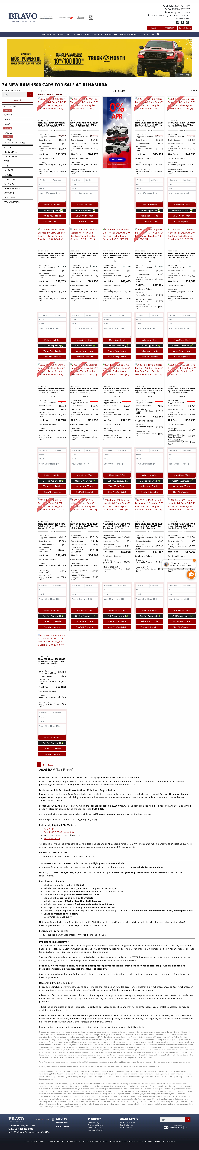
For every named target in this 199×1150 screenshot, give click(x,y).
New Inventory (93, 1122)
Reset (16, 100)
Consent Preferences (123, 1141)
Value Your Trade (52, 215)
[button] (47, 34)
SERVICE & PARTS (129, 1119)
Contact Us (28, 1141)
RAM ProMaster (52, 838)
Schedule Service (185, 28)
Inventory (94, 1119)
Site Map (70, 1141)
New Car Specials (94, 1127)
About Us (61, 1119)
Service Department (127, 1122)
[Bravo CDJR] (51, 17)
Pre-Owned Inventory (96, 1125)
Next (50, 764)
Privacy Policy (56, 1141)
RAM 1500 (49, 828)
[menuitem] (18, 110)
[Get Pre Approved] (52, 210)
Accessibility (42, 1141)
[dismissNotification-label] (194, 560)
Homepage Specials (95, 1130)
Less (51, 130)
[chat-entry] (191, 574)
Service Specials (126, 1127)
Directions (62, 1126)
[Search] (30, 94)
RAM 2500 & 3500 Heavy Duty (59, 832)
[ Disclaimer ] (183, 75)
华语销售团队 (169, 28)
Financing (62, 1122)
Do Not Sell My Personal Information (93, 1141)
